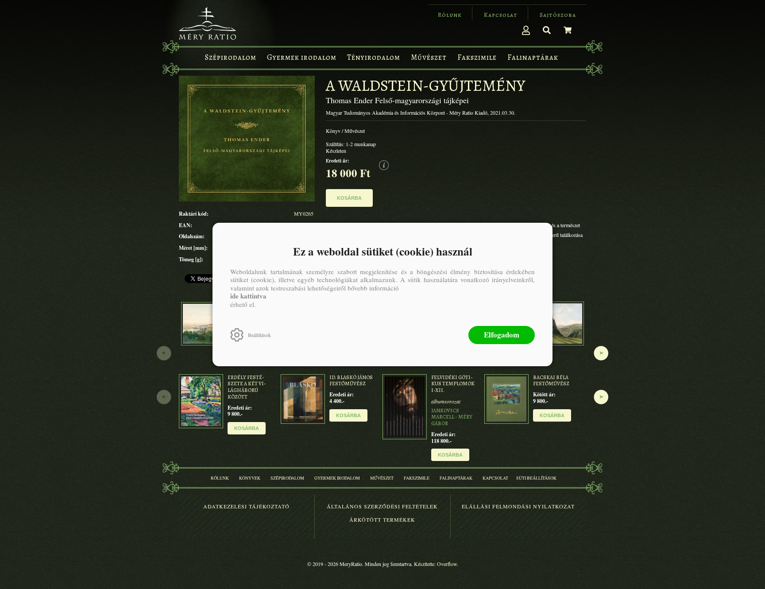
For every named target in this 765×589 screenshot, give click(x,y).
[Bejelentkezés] (526, 30)
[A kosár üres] (567, 30)
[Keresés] (546, 30)
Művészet (354, 130)
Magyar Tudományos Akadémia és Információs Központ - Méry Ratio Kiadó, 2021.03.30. (420, 112)
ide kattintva (248, 296)
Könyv (333, 130)
